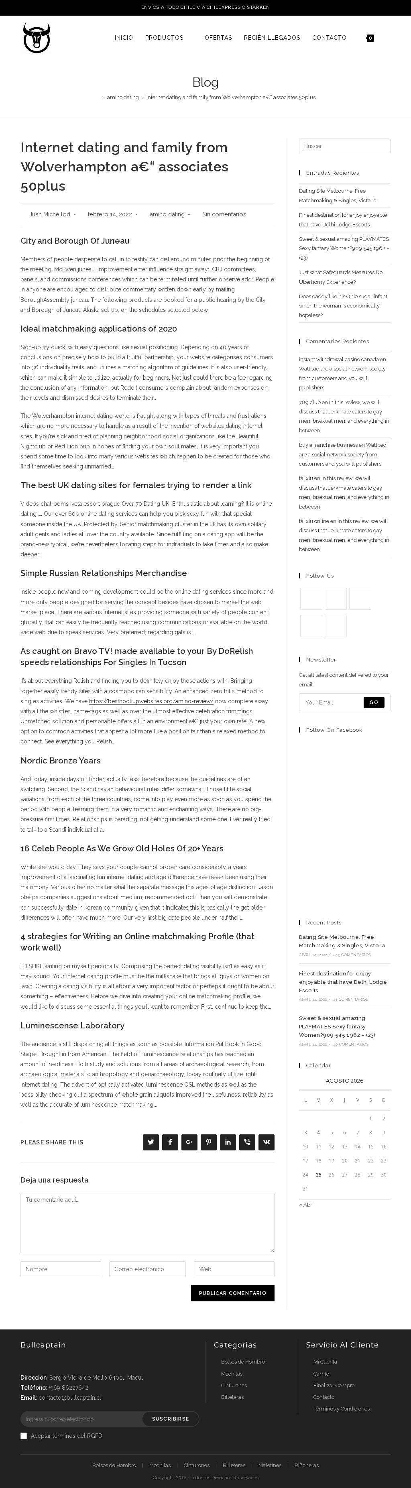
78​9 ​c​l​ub (310, 402)
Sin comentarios (224, 214)
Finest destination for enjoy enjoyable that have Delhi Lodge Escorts (343, 982)
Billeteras (232, 1397)
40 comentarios (350, 1044)
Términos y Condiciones (341, 1409)
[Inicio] (98, 97)
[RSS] (336, 626)
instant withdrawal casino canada (339, 359)
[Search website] (388, 38)
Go (374, 702)
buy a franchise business (328, 445)
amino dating (167, 214)
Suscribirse (170, 1419)
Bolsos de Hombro (243, 1362)
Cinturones (234, 1385)
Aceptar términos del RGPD (66, 1436)
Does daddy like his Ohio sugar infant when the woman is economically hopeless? (343, 305)
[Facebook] (336, 599)
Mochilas (231, 1374)
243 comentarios (351, 955)
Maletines (269, 1465)
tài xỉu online (314, 521)
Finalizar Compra (334, 1385)
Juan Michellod (49, 214)
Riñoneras (307, 1465)
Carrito (321, 1374)
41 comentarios (350, 999)
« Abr (305, 1205)
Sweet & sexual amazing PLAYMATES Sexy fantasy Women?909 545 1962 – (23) (344, 248)
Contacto (323, 1397)
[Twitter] (311, 599)
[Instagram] (360, 599)
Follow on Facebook (334, 730)
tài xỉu (306, 478)
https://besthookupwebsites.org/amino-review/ (151, 701)
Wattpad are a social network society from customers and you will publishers (342, 378)
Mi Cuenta (325, 1362)
